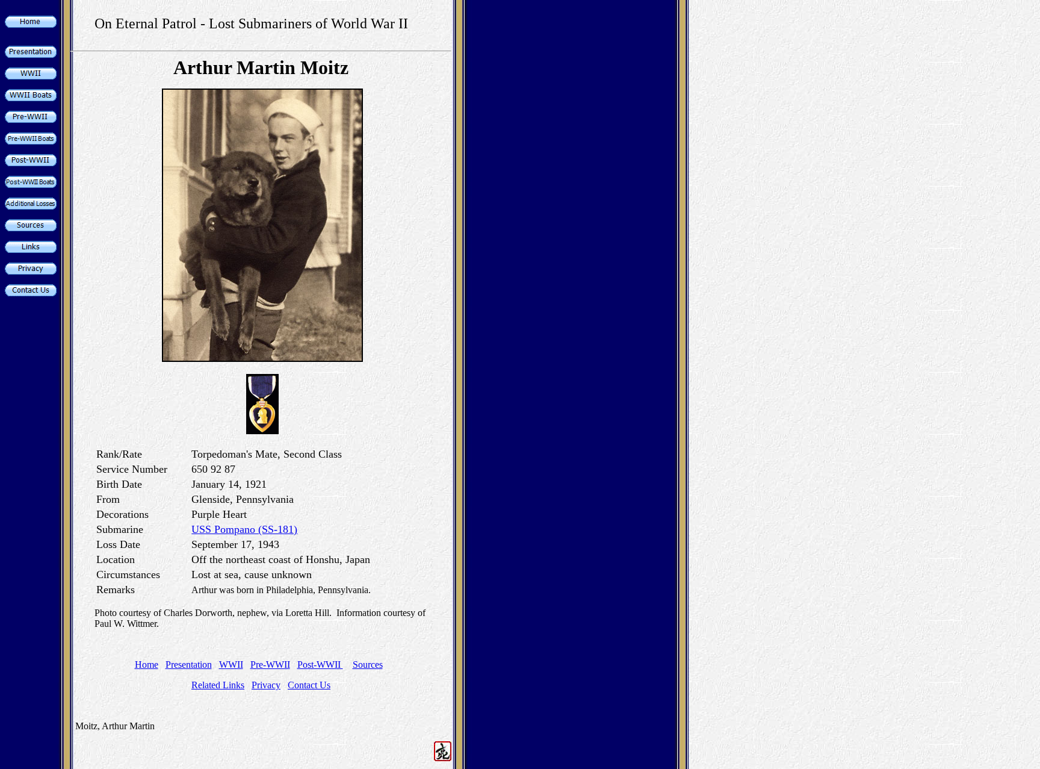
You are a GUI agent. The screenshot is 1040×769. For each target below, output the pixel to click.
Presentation (189, 664)
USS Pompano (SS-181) (244, 529)
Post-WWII (320, 664)
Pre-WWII (270, 664)
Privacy (266, 685)
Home (146, 664)
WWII (231, 664)
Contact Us (309, 685)
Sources (368, 664)
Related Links (217, 685)
